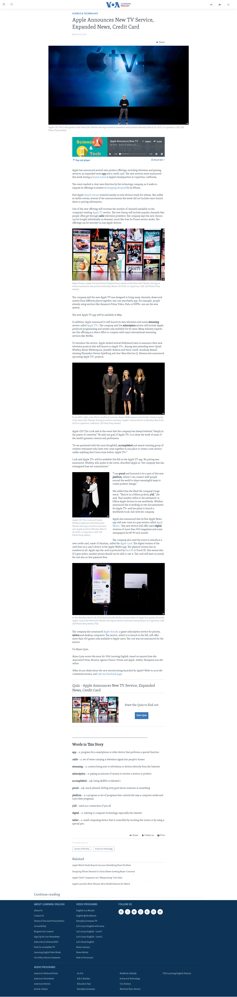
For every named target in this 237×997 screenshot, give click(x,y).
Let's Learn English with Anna (90, 926)
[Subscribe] (160, 911)
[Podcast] (153, 911)
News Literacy (83, 947)
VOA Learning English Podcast (177, 973)
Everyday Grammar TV (87, 921)
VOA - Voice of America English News (130, 145)
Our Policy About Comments (47, 958)
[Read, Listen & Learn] (228, 5)
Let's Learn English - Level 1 (89, 931)
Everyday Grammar (86, 989)
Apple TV (98, 213)
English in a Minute (85, 911)
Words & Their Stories (130, 989)
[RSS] (147, 911)
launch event (99, 177)
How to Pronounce (84, 958)
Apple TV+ (92, 325)
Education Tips (84, 984)
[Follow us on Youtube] (134, 911)
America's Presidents (44, 979)
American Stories (42, 984)
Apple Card (126, 543)
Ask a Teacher (83, 979)
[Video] (220, 5)
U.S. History (125, 984)
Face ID (129, 550)
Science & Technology (85, 13)
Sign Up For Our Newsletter (47, 937)
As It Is (80, 973)
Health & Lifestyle (128, 973)
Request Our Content (43, 931)
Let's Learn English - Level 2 (89, 937)
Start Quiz (141, 715)
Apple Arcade (111, 632)
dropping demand (116, 188)
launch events (91, 195)
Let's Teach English (85, 942)
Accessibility (40, 926)
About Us (38, 911)
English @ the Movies (86, 916)
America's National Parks (46, 973)
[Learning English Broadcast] (211, 5)
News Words (82, 952)
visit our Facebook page (109, 674)
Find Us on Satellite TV (44, 947)
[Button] (160, 42)
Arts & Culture (41, 989)
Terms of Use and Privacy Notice (49, 921)
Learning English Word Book (47, 952)
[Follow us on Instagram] (140, 911)
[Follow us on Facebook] (121, 911)
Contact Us (39, 916)
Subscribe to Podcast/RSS (46, 942)
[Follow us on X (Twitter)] (127, 911)
